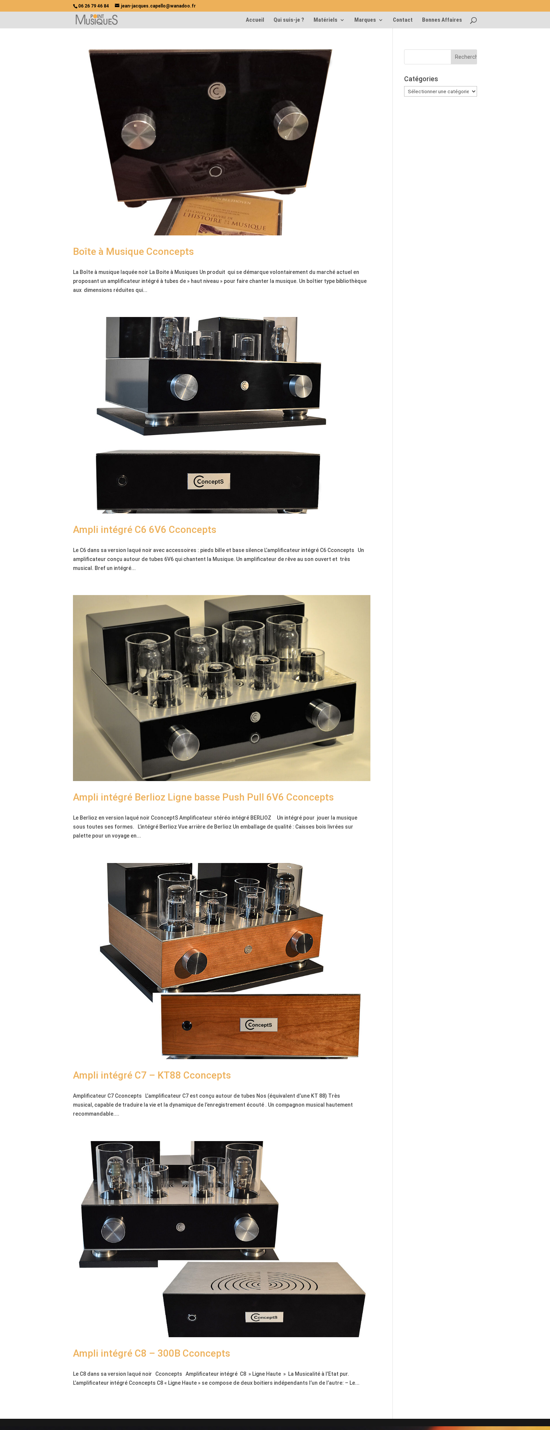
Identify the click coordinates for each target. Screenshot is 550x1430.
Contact (403, 20)
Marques (365, 20)
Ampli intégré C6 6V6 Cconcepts (144, 529)
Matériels (325, 20)
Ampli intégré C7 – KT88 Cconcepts (152, 1075)
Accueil (255, 20)
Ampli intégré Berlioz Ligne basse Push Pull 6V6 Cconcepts (203, 797)
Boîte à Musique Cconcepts (133, 251)
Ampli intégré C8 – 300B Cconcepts (151, 1353)
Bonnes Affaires (442, 20)
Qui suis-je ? (289, 20)
